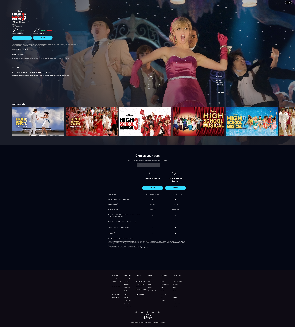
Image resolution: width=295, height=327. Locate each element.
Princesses (163, 300)
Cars (174, 300)
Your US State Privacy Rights (116, 287)
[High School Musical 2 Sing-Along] (38, 121)
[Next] (292, 121)
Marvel (149, 284)
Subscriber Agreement (116, 291)
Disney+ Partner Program (129, 307)
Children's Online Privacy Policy (116, 282)
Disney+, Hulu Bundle (140, 281)
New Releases (126, 284)
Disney (149, 278)
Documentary (163, 294)
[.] (136, 312)
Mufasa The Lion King (177, 307)
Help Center (126, 290)
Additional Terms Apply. (23, 49)
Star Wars (150, 287)
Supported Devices (127, 294)
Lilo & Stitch (175, 290)
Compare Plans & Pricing (141, 299)
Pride (162, 297)
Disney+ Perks (126, 281)
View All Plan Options (18, 54)
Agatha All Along (176, 303)
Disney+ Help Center (145, 247)
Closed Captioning (127, 300)
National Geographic (152, 290)
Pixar (149, 281)
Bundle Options (139, 278)
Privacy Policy (114, 278)
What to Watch (127, 287)
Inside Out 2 (175, 284)
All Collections (163, 278)
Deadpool (175, 278)
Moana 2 (174, 287)
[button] (129, 275)
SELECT (22, 38)
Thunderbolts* (176, 297)
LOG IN (289, 2)
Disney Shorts (163, 290)
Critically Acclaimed (165, 284)
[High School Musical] (198, 121)
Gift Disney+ (126, 303)
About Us (126, 297)
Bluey (174, 294)
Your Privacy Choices (116, 294)
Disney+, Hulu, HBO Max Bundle (141, 290)
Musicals (162, 281)
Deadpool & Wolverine (177, 281)
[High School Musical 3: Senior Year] (145, 121)
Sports (162, 287)
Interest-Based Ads (115, 297)
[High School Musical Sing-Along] (92, 121)
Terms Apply (111, 238)
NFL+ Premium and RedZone (140, 295)
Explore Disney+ (127, 278)
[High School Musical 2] (252, 121)
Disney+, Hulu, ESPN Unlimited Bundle (140, 285)
